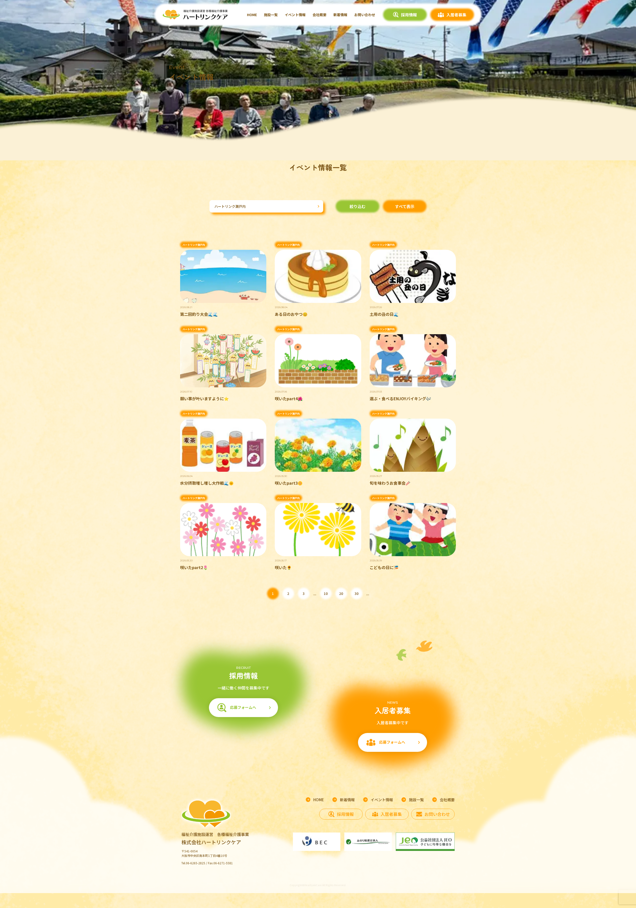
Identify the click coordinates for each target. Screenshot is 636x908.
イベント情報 (295, 14)
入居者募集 (456, 15)
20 (341, 593)
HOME (252, 14)
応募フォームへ (243, 707)
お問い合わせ (364, 14)
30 (356, 593)
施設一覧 (271, 14)
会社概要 (319, 14)
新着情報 (340, 14)
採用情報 (409, 15)
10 (326, 593)
